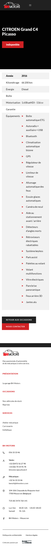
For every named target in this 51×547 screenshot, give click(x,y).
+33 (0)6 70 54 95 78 (17, 467)
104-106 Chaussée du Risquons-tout (24, 490)
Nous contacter (15, 326)
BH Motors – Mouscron (19, 518)
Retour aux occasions (19, 320)
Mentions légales (32, 535)
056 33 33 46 (14, 452)
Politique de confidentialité (12, 535)
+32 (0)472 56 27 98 (17, 463)
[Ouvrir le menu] (30, 5)
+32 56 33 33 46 (15, 480)
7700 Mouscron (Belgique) (20, 493)
